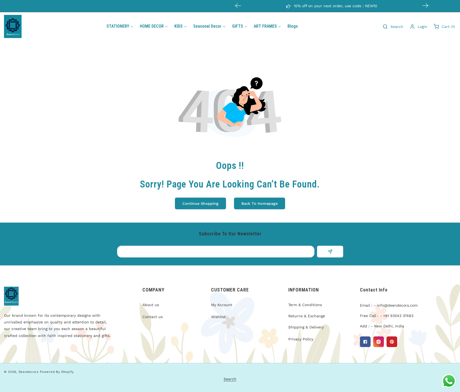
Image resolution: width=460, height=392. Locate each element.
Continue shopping (200, 203)
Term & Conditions (305, 305)
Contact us (152, 317)
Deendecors (29, 372)
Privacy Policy (300, 339)
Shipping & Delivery (306, 327)
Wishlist (218, 317)
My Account (221, 305)
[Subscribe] (330, 251)
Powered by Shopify (57, 372)
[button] (425, 5)
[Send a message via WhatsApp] (449, 381)
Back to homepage (259, 203)
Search (230, 379)
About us (150, 305)
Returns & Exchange (306, 316)
